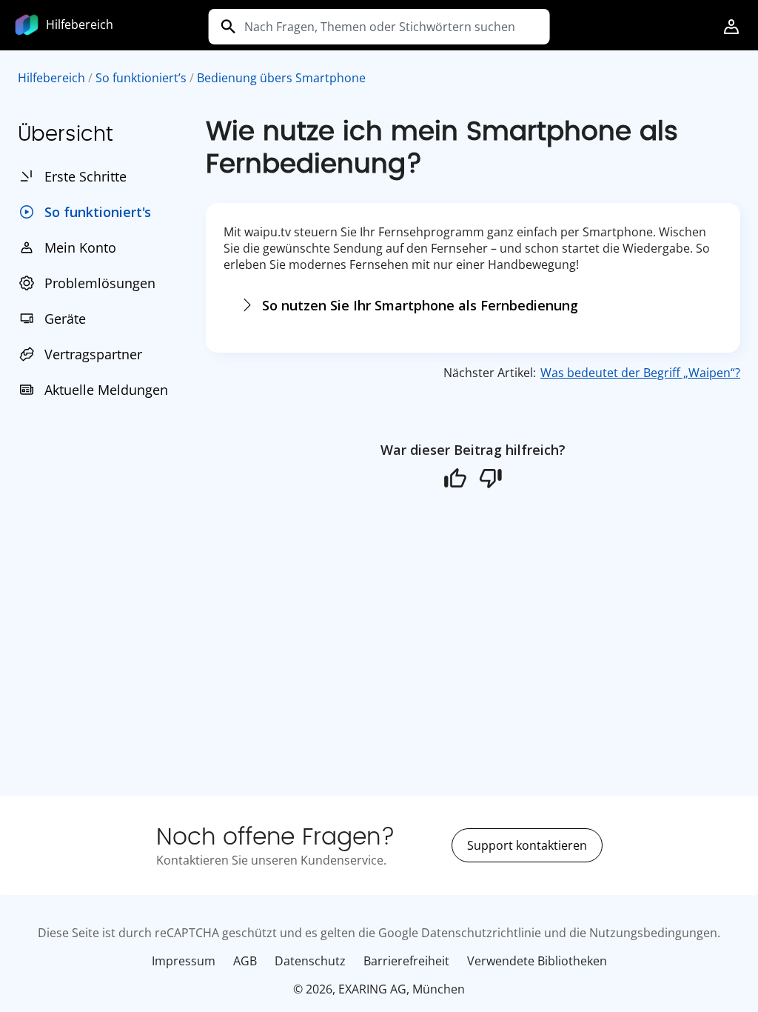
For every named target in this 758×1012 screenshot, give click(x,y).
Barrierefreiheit (406, 961)
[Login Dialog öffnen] (731, 28)
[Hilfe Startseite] (26, 23)
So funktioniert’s (141, 78)
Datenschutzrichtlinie (481, 933)
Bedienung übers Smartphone (281, 78)
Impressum (183, 961)
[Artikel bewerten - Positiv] (455, 478)
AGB (245, 961)
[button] (731, 28)
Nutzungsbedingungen (653, 933)
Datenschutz (310, 961)
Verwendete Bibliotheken (537, 961)
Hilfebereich (51, 78)
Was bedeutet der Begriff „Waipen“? (640, 372)
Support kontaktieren (527, 845)
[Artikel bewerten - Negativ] (491, 478)
